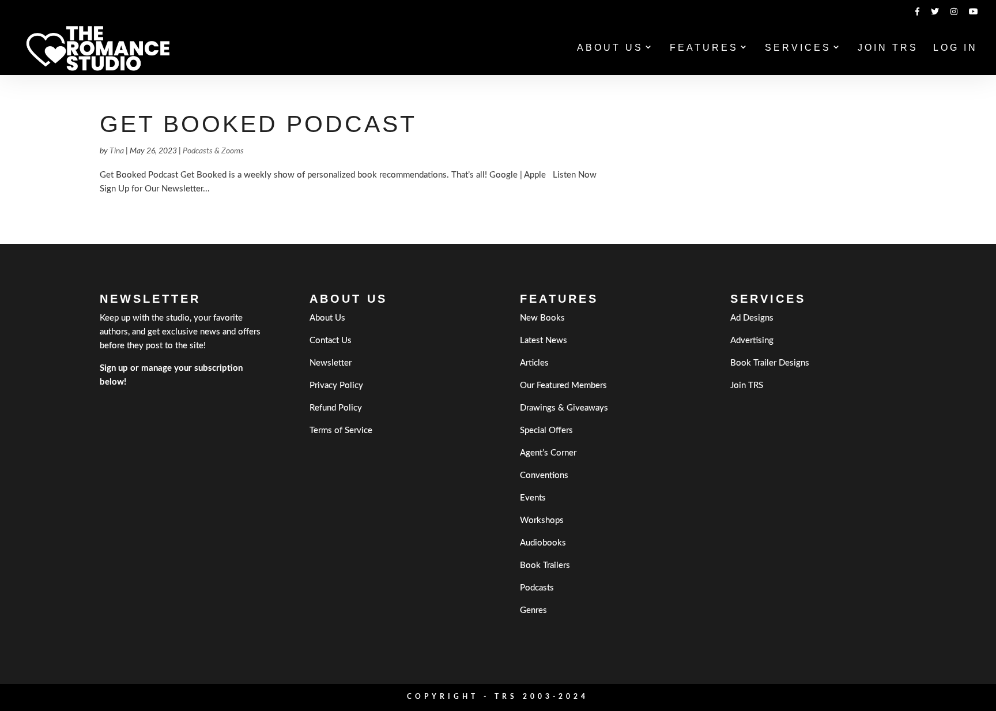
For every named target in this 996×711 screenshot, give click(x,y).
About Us (610, 48)
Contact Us (331, 340)
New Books (542, 318)
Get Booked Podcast (258, 124)
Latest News (543, 340)
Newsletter (331, 363)
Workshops (542, 520)
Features (704, 48)
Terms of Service (341, 430)
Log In (955, 48)
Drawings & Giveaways (564, 408)
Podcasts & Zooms (213, 151)
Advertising (752, 340)
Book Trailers (545, 565)
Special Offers (546, 430)
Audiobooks (543, 543)
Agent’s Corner (548, 453)
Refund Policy (336, 408)
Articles (534, 363)
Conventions (544, 475)
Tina (117, 151)
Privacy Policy (336, 385)
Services (798, 48)
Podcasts (537, 588)
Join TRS (888, 48)
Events (533, 498)
